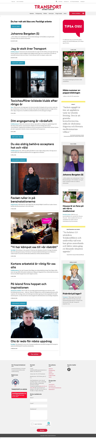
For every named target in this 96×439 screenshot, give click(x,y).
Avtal (65, 13)
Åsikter (45, 13)
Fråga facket (58, 13)
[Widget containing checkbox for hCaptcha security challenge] (40, 424)
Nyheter (32, 13)
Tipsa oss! (13, 1)
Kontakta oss (66, 1)
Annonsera (60, 1)
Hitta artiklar (76, 13)
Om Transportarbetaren (74, 1)
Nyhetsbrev (82, 1)
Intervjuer (51, 13)
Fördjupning (39, 13)
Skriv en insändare (20, 1)
